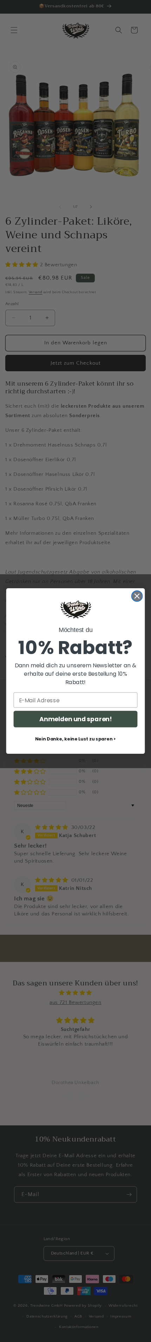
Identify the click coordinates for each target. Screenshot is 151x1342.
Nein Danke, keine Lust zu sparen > (75, 739)
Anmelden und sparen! (75, 719)
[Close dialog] (137, 596)
